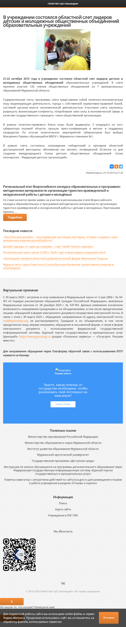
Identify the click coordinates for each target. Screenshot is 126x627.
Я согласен (108, 618)
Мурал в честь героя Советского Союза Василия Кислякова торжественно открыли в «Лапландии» (58, 266)
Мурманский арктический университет (63, 455)
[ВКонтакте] (112, 167)
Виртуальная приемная (20, 290)
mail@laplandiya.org (15, 321)
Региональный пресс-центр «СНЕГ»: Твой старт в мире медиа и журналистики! (54, 252)
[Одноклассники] (116, 167)
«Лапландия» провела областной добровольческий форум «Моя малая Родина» (55, 258)
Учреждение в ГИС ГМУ (63, 515)
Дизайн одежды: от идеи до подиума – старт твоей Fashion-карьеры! (48, 246)
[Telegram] (121, 167)
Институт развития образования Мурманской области (63, 449)
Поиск (63, 503)
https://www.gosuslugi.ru (35, 336)
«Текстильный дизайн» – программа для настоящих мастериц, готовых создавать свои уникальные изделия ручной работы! (60, 238)
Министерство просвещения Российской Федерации (63, 436)
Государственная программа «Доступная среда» (63, 461)
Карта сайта (63, 509)
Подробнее (15, 217)
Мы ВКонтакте (63, 531)
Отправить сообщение (63, 404)
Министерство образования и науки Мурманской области (63, 443)
